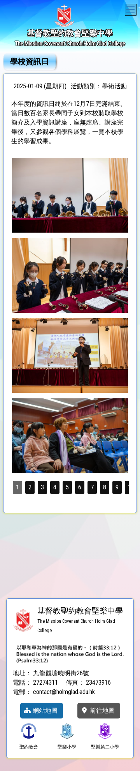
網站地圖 (44, 710)
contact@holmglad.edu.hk (64, 692)
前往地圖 (101, 710)
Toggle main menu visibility (130, 9)
